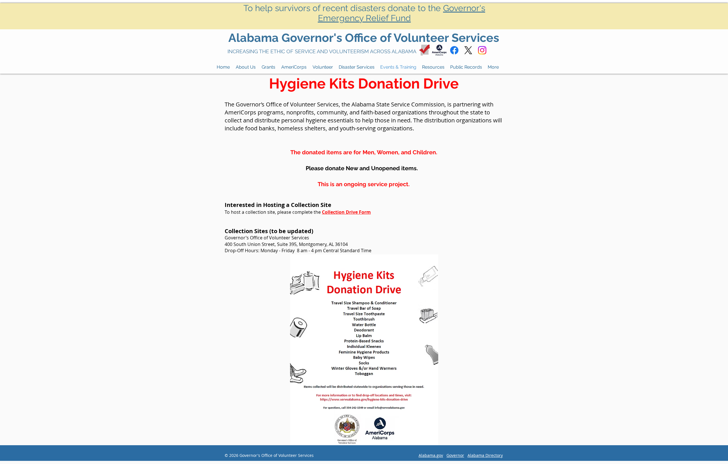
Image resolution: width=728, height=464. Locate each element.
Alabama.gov (431, 455)
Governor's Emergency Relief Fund (401, 13)
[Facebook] (454, 50)
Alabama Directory (485, 455)
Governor (455, 455)
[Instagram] (482, 50)
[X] (468, 50)
